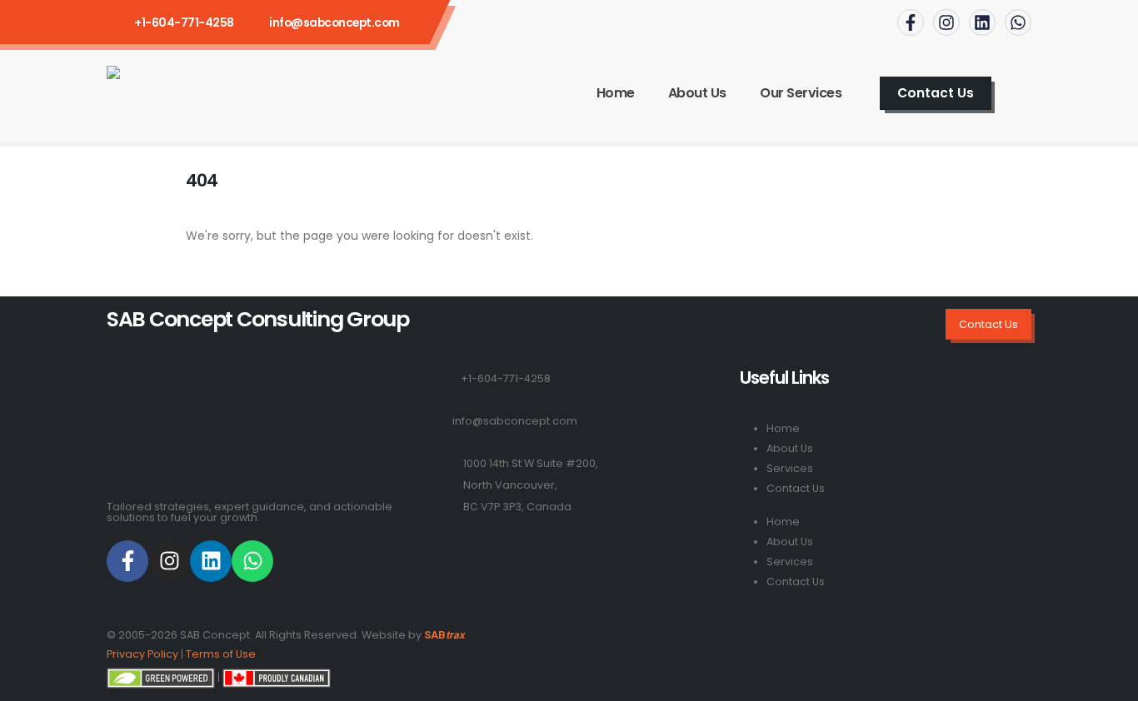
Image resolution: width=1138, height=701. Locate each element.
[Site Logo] (174, 93)
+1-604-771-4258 (506, 378)
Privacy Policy (142, 654)
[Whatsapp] (1018, 22)
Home (615, 92)
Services (789, 468)
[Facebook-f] (910, 22)
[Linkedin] (982, 22)
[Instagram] (946, 22)
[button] (1023, 93)
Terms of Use (221, 654)
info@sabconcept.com (334, 22)
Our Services (800, 92)
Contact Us (795, 488)
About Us (697, 92)
